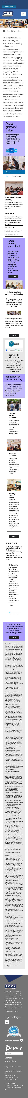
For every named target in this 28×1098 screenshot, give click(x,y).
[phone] (11, 1)
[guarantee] (14, 1026)
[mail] (8, 1)
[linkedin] (5, 1)
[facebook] (3, 1)
